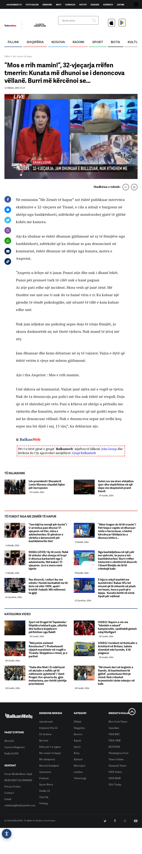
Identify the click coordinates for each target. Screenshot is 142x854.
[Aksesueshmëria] (6, 833)
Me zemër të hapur (22, 56)
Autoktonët (46, 721)
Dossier (95, 4)
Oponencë (45, 772)
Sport (97, 42)
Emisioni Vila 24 (48, 728)
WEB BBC (114, 734)
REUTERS (114, 746)
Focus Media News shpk (18, 774)
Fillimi (13, 42)
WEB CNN (115, 740)
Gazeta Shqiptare (14, 747)
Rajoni (78, 42)
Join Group (109, 449)
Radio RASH (11, 753)
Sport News (46, 784)
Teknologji (80, 778)
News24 (26, 13)
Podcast (44, 778)
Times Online (116, 759)
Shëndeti (108, 4)
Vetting (43, 803)
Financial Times (117, 765)
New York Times (118, 721)
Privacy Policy (12, 786)
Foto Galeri (32, 4)
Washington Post (119, 753)
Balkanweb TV (14, 4)
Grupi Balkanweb (84, 453)
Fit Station (45, 734)
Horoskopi (12, 13)
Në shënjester (47, 759)
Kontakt (39, 13)
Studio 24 (44, 790)
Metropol (79, 765)
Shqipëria (35, 42)
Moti (58, 4)
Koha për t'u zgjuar (50, 746)
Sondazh (70, 4)
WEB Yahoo (115, 772)
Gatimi (120, 4)
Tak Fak (43, 797)
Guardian (114, 728)
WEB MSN (115, 778)
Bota (115, 42)
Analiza (78, 772)
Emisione (47, 4)
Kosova (58, 42)
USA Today (115, 784)
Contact (9, 792)
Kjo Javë (43, 740)
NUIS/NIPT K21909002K (18, 780)
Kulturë (78, 759)
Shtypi (83, 4)
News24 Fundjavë (49, 765)
